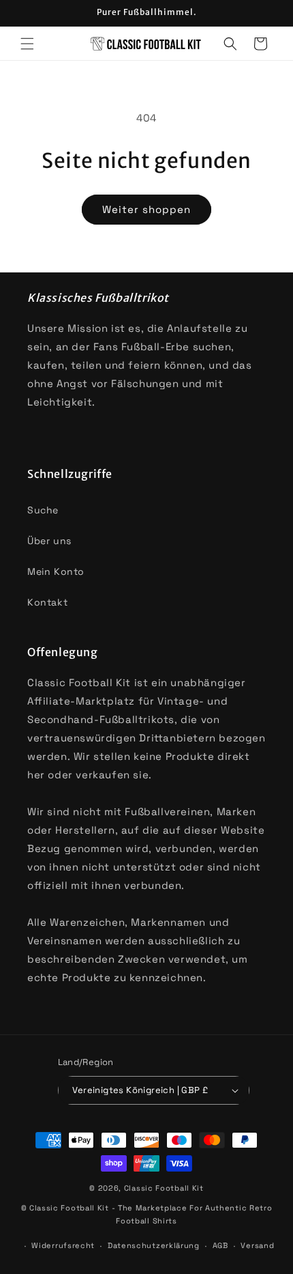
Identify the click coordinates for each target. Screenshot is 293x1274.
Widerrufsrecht (63, 1245)
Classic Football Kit (164, 1188)
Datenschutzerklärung (154, 1245)
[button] (27, 44)
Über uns (49, 541)
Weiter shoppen (146, 209)
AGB (220, 1245)
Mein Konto (55, 571)
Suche (43, 510)
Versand (257, 1245)
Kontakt (47, 602)
